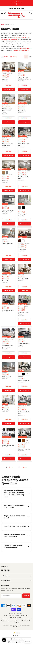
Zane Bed (5, 79)
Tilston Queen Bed (7, 243)
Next (24, 467)
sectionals (21, 37)
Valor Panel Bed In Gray (23, 144)
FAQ (27, 615)
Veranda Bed (22, 111)
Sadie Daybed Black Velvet (24, 344)
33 (19, 467)
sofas (16, 37)
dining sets (7, 40)
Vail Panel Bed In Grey (23, 178)
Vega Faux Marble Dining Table (7, 144)
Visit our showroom (25, 48)
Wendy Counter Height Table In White (7, 110)
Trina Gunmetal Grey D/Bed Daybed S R (8, 211)
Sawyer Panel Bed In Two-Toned (7, 346)
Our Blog (16, 623)
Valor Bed (5, 181)
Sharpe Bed (5, 281)
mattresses (14, 40)
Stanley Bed (22, 249)
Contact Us (12, 613)
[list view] (30, 56)
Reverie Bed (5, 410)
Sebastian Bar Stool (8, 310)
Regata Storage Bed (8, 445)
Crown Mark (5, 81)
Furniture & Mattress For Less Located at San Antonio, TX (15, 619)
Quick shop (8, 85)
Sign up (26, 596)
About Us (19, 613)
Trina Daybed (22, 214)
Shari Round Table (23, 279)
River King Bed (6, 377)
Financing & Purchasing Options (11, 615)
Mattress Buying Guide (15, 617)
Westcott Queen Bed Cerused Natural (24, 78)
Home (2, 24)
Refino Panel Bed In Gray (24, 413)
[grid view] (26, 56)
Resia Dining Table (23, 380)
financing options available (21, 50)
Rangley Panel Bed (24, 449)
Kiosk (22, 615)
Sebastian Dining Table (23, 313)
